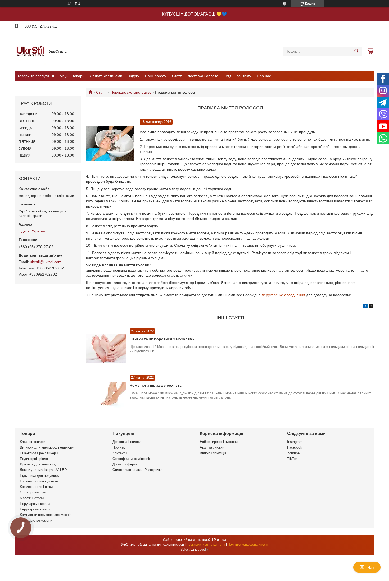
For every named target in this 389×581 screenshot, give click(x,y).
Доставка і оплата (203, 76)
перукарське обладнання (283, 295)
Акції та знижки (212, 447)
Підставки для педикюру (40, 476)
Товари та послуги (33, 76)
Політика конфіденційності (248, 544)
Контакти (244, 76)
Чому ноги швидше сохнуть (156, 385)
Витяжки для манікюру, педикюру (47, 447)
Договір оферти (124, 464)
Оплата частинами (106, 76)
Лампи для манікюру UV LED (43, 470)
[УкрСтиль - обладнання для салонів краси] (30, 51)
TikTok (292, 459)
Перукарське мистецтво (130, 92)
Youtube (293, 453)
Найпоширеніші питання (219, 442)
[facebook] (365, 307)
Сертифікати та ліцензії (131, 459)
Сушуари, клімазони (36, 521)
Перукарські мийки (35, 509)
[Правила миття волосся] (110, 143)
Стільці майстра (33, 492)
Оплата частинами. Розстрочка (137, 470)
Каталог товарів (32, 442)
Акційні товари (72, 76)
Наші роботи (156, 76)
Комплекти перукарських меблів (45, 515)
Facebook (294, 447)
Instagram (294, 442)
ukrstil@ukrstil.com (45, 262)
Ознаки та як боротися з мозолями (162, 339)
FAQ (227, 76)
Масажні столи (32, 498)
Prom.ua (220, 540)
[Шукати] (356, 51)
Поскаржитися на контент (205, 544)
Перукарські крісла (35, 504)
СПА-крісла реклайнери (39, 453)
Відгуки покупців (213, 453)
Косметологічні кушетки (39, 481)
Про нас (264, 76)
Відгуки (134, 76)
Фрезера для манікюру (38, 464)
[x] (371, 307)
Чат (371, 567)
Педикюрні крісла (34, 459)
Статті (177, 76)
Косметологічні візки (36, 487)
